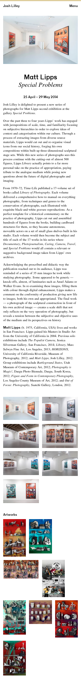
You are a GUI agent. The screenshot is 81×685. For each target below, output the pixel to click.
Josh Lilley (11, 6)
